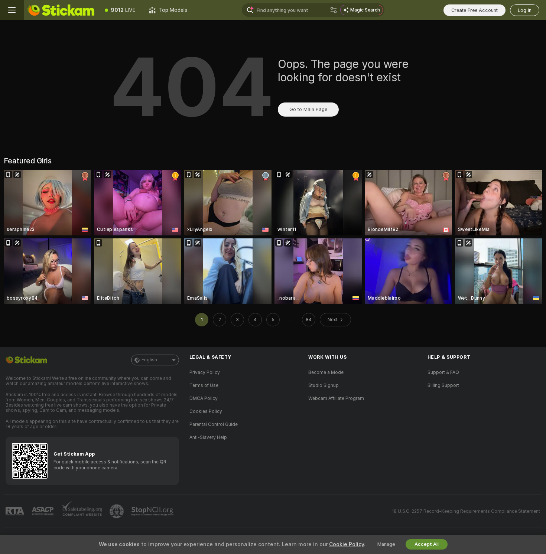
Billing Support (443, 385)
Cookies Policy (205, 411)
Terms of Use (203, 385)
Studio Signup (323, 385)
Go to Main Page (308, 109)
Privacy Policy (204, 372)
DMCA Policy (203, 398)
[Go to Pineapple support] (117, 511)
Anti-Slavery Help (208, 437)
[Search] (333, 10)
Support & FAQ (443, 372)
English (149, 359)
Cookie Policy (346, 544)
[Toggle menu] (12, 10)
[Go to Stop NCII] (153, 511)
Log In (525, 10)
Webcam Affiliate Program (336, 398)
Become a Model (326, 372)
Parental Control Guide (213, 424)
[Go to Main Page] (61, 10)
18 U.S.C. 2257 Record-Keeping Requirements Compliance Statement (466, 511)
